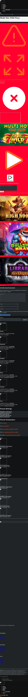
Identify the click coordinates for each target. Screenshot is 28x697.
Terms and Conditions (7, 680)
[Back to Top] (0, 696)
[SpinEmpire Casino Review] (3, 445)
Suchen (1, 317)
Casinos (4, 5)
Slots (4, 8)
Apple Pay (2, 638)
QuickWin (2, 386)
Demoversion (10, 180)
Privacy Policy (6, 679)
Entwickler (7, 9)
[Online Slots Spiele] (2, 2)
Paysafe (1, 639)
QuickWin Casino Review (5, 415)
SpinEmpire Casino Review (6, 411)
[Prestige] (3, 330)
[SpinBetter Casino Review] (3, 454)
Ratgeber (2, 662)
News (4, 10)
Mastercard (2, 635)
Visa (1, 636)
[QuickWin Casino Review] (3, 473)
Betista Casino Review (5, 416)
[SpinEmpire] (3, 343)
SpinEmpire (2, 344)
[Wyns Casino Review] (3, 464)
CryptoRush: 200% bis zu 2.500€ (10, 429)
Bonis (4, 7)
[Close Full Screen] (14, 112)
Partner (1, 661)
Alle (1, 658)
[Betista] (3, 371)
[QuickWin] (3, 385)
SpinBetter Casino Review (5, 412)
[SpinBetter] (3, 357)
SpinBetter (2, 358)
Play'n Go (2, 649)
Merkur (1, 647)
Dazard (5, 423)
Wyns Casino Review (4, 414)
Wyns (1, 401)
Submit (2, 191)
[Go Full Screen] (14, 78)
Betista (1, 372)
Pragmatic (2, 650)
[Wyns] (3, 399)
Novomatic (2, 648)
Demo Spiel (2, 222)
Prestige (1, 331)
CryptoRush (6, 426)
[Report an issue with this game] (14, 50)
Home (4, 4)
